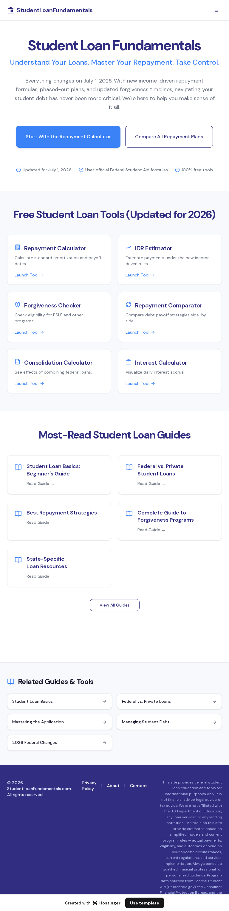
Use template (144, 903)
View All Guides (115, 605)
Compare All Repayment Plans (169, 136)
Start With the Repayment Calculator (68, 136)
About (113, 785)
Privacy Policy (89, 785)
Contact (138, 785)
